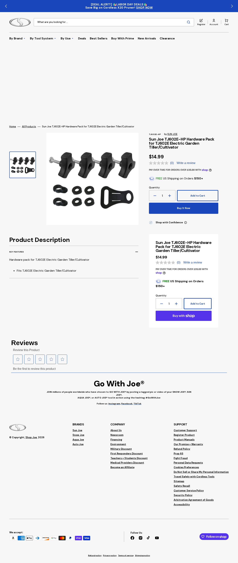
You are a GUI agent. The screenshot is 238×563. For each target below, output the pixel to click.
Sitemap (179, 481)
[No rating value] (159, 163)
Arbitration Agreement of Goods (194, 499)
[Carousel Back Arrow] (6, 6)
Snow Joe (78, 435)
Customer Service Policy (189, 490)
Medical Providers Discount (127, 462)
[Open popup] (185, 222)
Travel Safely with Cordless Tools (194, 476)
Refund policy (95, 555)
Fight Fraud (181, 458)
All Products (29, 126)
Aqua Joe (78, 439)
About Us (116, 430)
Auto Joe (78, 444)
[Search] (189, 22)
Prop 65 (178, 453)
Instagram (114, 403)
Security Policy (183, 495)
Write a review (186, 163)
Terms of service (126, 555)
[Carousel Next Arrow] (232, 6)
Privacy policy (110, 555)
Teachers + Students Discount (129, 458)
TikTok (137, 403)
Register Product (184, 435)
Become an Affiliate (122, 467)
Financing (116, 439)
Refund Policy (182, 449)
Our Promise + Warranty (188, 444)
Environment (118, 444)
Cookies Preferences (186, 467)
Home (12, 126)
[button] (214, 22)
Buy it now (183, 208)
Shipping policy (142, 555)
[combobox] (114, 22)
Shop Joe (31, 437)
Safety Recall (182, 486)
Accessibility (182, 504)
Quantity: (154, 187)
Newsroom (116, 435)
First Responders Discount (126, 453)
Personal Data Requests (188, 462)
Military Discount (121, 449)
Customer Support (185, 430)
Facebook (126, 403)
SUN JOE (172, 134)
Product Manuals (184, 439)
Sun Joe (77, 430)
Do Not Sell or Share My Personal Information (201, 472)
